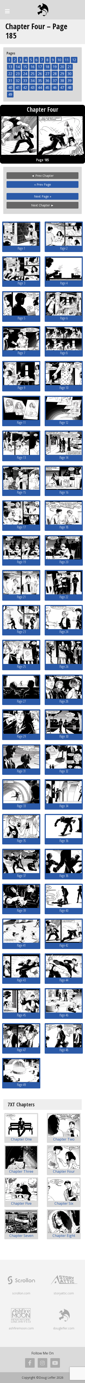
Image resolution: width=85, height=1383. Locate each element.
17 (40, 66)
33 (25, 80)
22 (10, 73)
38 (62, 80)
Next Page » (42, 196)
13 (10, 66)
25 (32, 73)
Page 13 (21, 457)
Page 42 (64, 945)
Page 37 (21, 875)
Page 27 (21, 701)
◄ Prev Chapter (42, 176)
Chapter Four (64, 1171)
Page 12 (64, 422)
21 (69, 66)
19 (55, 66)
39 (69, 80)
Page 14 (64, 457)
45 (47, 87)
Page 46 (64, 1015)
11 (67, 59)
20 (62, 66)
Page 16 (64, 492)
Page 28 (64, 701)
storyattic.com (64, 1293)
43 (32, 87)
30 (69, 73)
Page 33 (21, 806)
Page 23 (21, 631)
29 (62, 73)
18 (47, 66)
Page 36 (64, 840)
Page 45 (21, 1015)
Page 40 (64, 910)
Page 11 (21, 422)
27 (47, 73)
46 (55, 87)
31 (10, 80)
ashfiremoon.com (21, 1328)
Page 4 (64, 283)
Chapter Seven (21, 1235)
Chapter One (21, 1139)
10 (59, 59)
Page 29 (21, 736)
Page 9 (21, 387)
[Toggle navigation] (7, 11)
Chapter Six (63, 1203)
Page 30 (64, 736)
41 (18, 87)
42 (25, 87)
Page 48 (64, 1050)
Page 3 (21, 283)
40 (10, 87)
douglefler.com (63, 1328)
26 (40, 73)
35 (40, 80)
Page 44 (64, 980)
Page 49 (21, 1084)
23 (18, 73)
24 (25, 73)
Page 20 (64, 562)
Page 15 (21, 492)
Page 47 (21, 1050)
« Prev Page (42, 184)
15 (25, 66)
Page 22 (64, 597)
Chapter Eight (64, 1235)
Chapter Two (64, 1139)
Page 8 (64, 353)
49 (10, 94)
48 (69, 87)
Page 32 (64, 771)
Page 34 (64, 806)
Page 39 (21, 910)
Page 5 (21, 318)
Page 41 (21, 945)
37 (55, 80)
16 (32, 66)
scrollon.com (21, 1293)
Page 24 (64, 631)
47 (62, 87)
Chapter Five (21, 1203)
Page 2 (64, 248)
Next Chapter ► (42, 205)
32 (18, 80)
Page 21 (21, 597)
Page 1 (21, 248)
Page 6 (64, 318)
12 (74, 59)
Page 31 (21, 771)
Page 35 (21, 840)
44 (40, 87)
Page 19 (21, 562)
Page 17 (21, 527)
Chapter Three (21, 1171)
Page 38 (64, 875)
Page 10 (64, 387)
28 (55, 73)
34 (32, 80)
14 (18, 66)
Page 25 (21, 666)
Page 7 (21, 353)
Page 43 (21, 980)
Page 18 (64, 527)
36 (47, 80)
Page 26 (64, 666)
